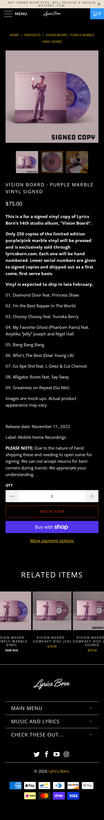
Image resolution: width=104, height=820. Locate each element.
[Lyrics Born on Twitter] (37, 754)
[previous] (10, 100)
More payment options (52, 540)
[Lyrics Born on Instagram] (66, 754)
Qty (9, 485)
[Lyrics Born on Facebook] (47, 754)
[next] (93, 100)
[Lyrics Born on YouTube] (57, 754)
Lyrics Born (59, 771)
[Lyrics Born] (52, 13)
